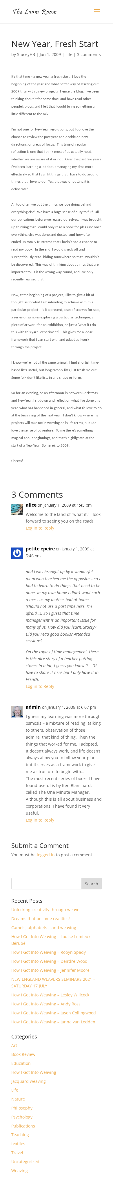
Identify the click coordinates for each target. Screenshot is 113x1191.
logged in (46, 855)
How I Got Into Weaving (33, 1072)
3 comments (89, 54)
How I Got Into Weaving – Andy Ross (46, 1004)
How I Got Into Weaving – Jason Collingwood (53, 1013)
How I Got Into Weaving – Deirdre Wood (49, 961)
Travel (17, 1152)
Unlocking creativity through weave (45, 909)
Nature (18, 1099)
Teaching (20, 1134)
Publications (23, 1126)
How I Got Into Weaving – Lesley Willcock (50, 995)
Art (14, 1045)
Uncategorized (25, 1161)
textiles (18, 1143)
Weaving (19, 1170)
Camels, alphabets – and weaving (43, 927)
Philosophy (21, 1108)
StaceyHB (26, 54)
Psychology (21, 1117)
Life (68, 54)
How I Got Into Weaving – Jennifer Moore (50, 970)
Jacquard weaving (28, 1081)
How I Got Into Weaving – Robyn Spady (48, 952)
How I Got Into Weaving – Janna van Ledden (53, 1022)
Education (21, 1063)
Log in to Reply (40, 528)
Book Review (23, 1054)
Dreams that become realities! (40, 918)
